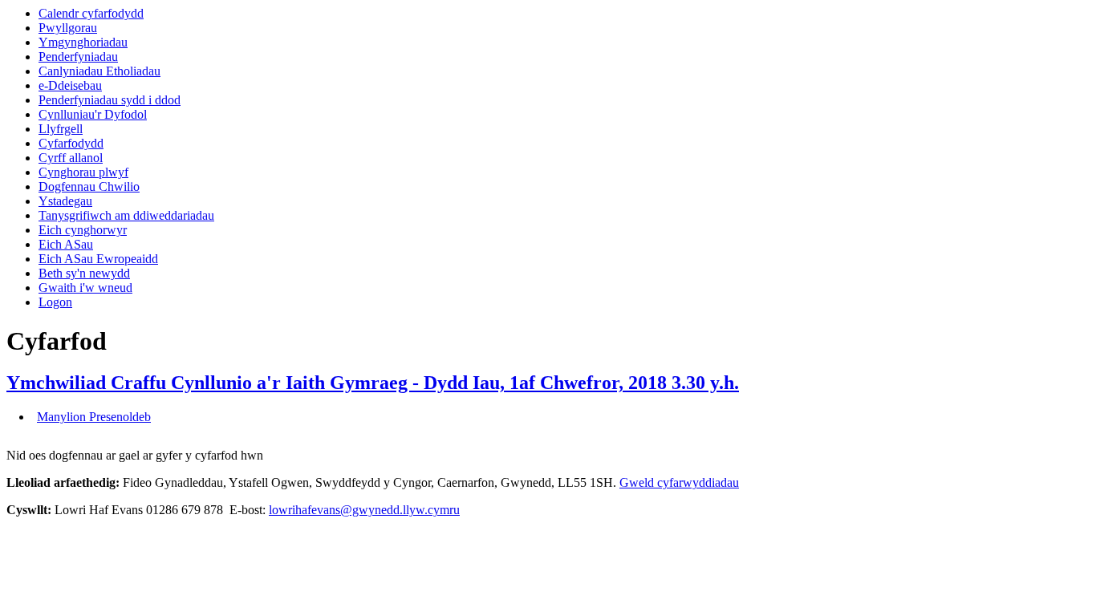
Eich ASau (66, 244)
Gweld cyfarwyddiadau (679, 482)
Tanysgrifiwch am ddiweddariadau (126, 215)
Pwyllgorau (68, 27)
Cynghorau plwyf (83, 172)
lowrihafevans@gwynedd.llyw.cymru (364, 510)
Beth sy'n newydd (84, 273)
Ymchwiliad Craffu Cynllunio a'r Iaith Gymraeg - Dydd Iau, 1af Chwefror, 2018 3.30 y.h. (372, 382)
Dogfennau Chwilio (89, 186)
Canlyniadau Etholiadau (99, 71)
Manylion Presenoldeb (94, 417)
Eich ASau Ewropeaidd (98, 258)
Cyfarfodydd (71, 143)
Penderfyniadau (78, 56)
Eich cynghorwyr (83, 230)
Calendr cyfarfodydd (91, 13)
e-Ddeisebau (70, 85)
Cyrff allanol (71, 157)
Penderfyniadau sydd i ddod (110, 100)
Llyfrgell (61, 129)
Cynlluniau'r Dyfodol (93, 114)
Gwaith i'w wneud (85, 287)
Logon (55, 302)
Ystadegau (65, 201)
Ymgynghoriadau (83, 42)
